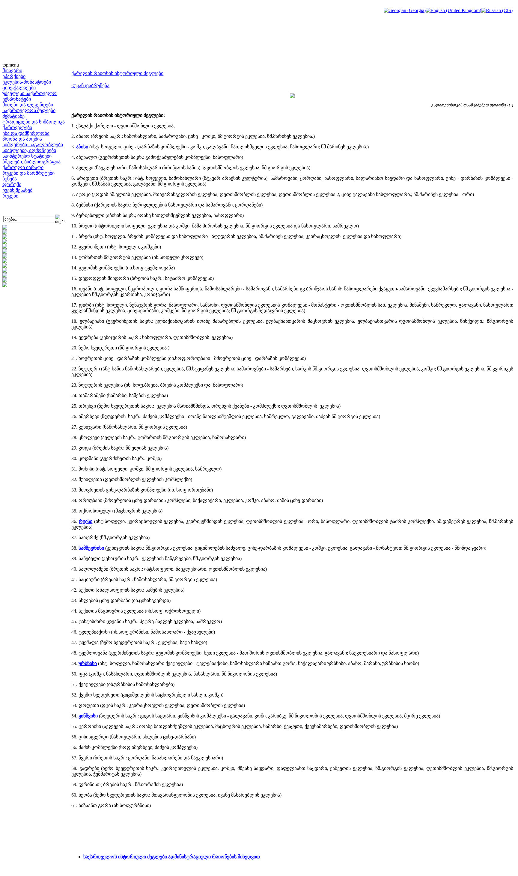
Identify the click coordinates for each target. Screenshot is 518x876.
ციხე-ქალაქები (19, 87)
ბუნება (9, 178)
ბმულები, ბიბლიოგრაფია (31, 161)
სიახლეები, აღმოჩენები (29, 150)
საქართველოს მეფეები (28, 110)
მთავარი (12, 70)
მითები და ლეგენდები (27, 104)
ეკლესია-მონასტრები (26, 82)
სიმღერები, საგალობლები (32, 144)
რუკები (10, 195)
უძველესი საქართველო (29, 93)
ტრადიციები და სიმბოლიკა (33, 121)
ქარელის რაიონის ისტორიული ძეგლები (117, 73)
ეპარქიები (13, 76)
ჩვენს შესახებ (17, 190)
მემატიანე (13, 116)
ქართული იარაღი (22, 167)
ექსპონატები (16, 99)
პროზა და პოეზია (22, 138)
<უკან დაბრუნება (90, 85)
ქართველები (17, 127)
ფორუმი (11, 184)
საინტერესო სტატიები (27, 156)
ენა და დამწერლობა (25, 133)
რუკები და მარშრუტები (28, 173)
